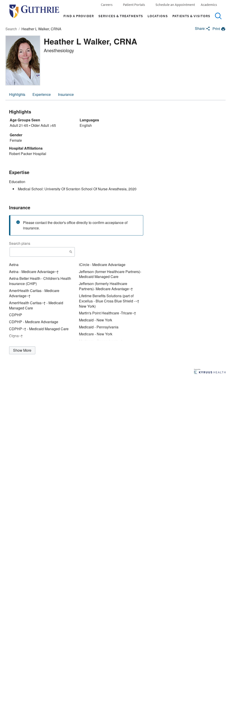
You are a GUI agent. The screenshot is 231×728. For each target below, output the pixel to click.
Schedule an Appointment (175, 4)
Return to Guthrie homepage (34, 11)
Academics (209, 4)
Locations (158, 16)
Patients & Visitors (191, 16)
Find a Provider (78, 16)
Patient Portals (134, 4)
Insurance (66, 94)
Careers (107, 4)
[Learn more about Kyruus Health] (210, 372)
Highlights (17, 94)
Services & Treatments (120, 16)
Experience (41, 94)
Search (218, 15)
